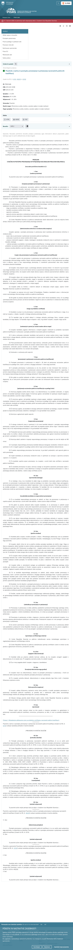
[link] (6, 17)
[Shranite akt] (63, 26)
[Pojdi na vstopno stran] (7, 5)
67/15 (14, 79)
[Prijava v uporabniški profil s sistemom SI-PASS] (66, 3)
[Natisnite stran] (70, 26)
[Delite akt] (66, 26)
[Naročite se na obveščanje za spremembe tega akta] (60, 26)
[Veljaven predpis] (4, 71)
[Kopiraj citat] (15, 64)
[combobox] (16, 126)
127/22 (24, 79)
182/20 (19, 79)
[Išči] (58, 3)
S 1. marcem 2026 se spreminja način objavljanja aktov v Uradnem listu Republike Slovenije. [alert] (30, 21)
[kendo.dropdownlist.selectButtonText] (22, 126)
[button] (36, 64)
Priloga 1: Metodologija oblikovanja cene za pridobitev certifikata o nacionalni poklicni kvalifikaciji (31, 720)
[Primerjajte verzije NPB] (27, 126)
